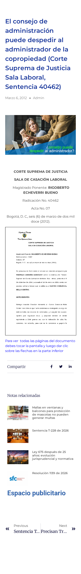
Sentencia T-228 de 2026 (50, 430)
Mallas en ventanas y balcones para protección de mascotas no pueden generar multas (51, 413)
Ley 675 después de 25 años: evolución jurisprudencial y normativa (52, 455)
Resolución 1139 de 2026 (50, 473)
